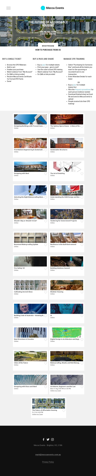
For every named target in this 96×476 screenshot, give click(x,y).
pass (43, 65)
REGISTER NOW (48, 46)
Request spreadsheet (83, 89)
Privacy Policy (48, 462)
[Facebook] (43, 439)
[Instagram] (52, 439)
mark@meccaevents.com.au (48, 454)
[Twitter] (48, 439)
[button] (7, 31)
